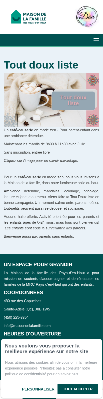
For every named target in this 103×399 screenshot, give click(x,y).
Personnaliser (38, 389)
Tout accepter (77, 389)
